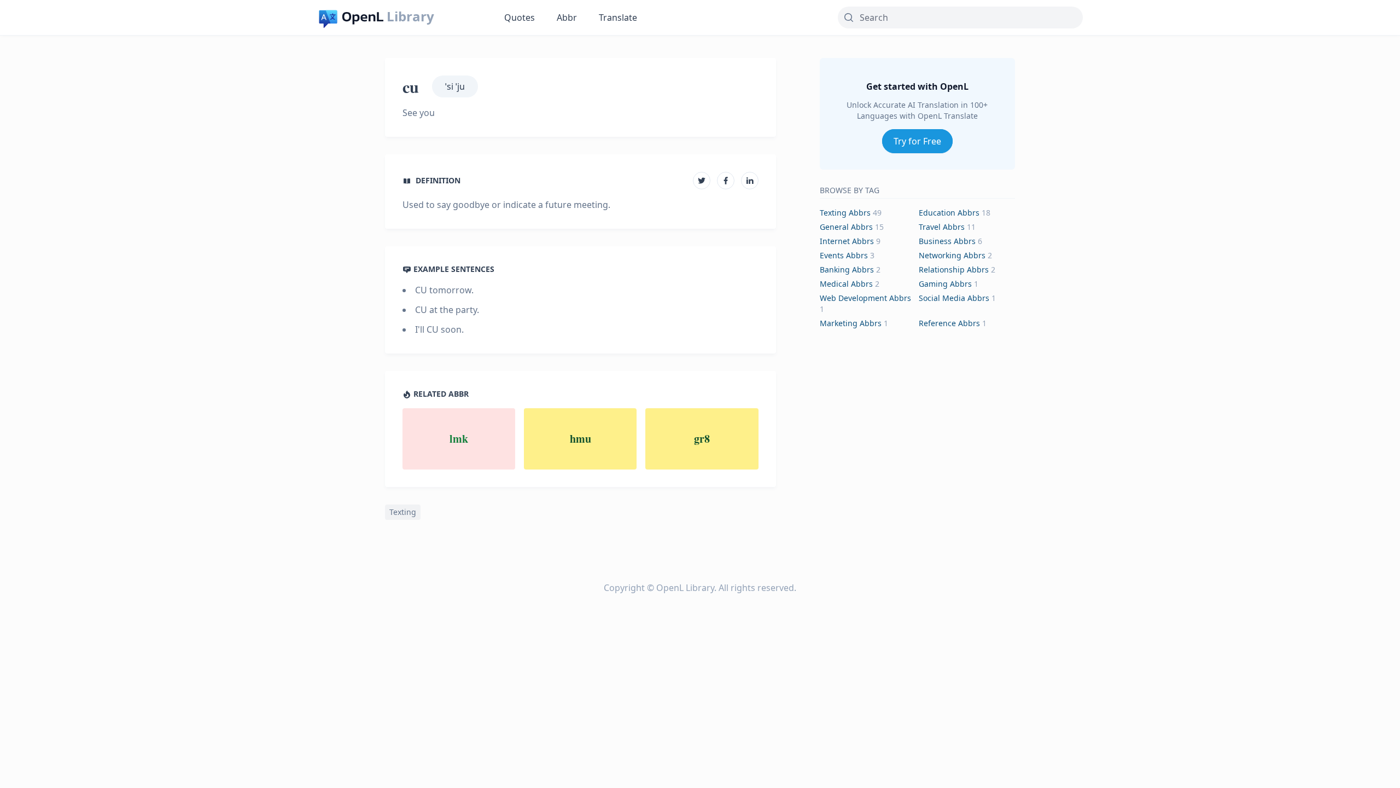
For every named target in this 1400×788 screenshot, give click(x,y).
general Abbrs (846, 227)
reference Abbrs (949, 323)
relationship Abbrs (954, 269)
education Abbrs (949, 212)
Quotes (519, 17)
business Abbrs (947, 241)
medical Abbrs (846, 284)
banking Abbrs (847, 269)
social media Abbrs (954, 298)
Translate (618, 17)
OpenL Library (685, 588)
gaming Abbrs (945, 284)
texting (402, 512)
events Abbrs (844, 255)
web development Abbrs (865, 298)
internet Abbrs (847, 241)
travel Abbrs (942, 227)
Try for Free (917, 141)
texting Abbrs (845, 212)
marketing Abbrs (851, 323)
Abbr (567, 17)
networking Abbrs (952, 255)
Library (410, 16)
